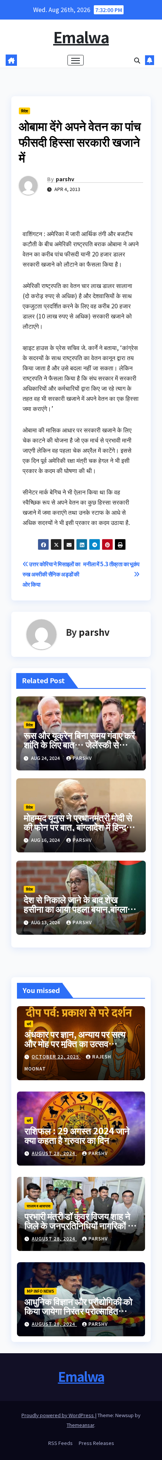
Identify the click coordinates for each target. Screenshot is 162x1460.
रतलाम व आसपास (38, 1205)
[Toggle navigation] (75, 60)
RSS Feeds (60, 1442)
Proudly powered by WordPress (58, 1415)
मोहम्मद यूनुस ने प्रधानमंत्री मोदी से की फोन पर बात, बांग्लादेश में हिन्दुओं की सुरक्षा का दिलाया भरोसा (79, 827)
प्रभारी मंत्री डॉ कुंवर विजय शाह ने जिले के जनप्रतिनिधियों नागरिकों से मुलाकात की (79, 1225)
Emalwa (81, 37)
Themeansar (80, 1424)
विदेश (24, 111)
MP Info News (40, 1291)
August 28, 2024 (54, 1153)
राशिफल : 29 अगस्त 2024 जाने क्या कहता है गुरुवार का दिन (77, 1135)
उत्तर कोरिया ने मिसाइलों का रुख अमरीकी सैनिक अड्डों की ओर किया (51, 573)
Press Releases (96, 1442)
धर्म (29, 1023)
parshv (65, 179)
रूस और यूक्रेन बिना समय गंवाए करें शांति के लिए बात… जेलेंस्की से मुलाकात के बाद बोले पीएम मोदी (79, 744)
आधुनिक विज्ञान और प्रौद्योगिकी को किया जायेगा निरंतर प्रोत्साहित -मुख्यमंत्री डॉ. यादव (78, 1311)
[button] (137, 60)
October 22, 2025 (56, 1056)
